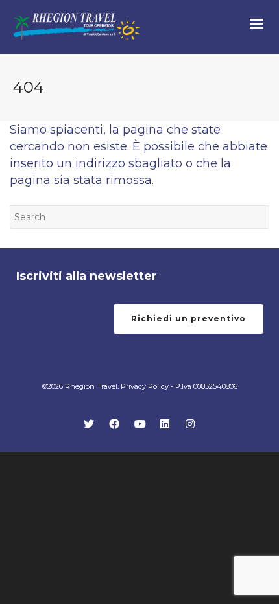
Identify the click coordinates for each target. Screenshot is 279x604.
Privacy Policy (145, 386)
